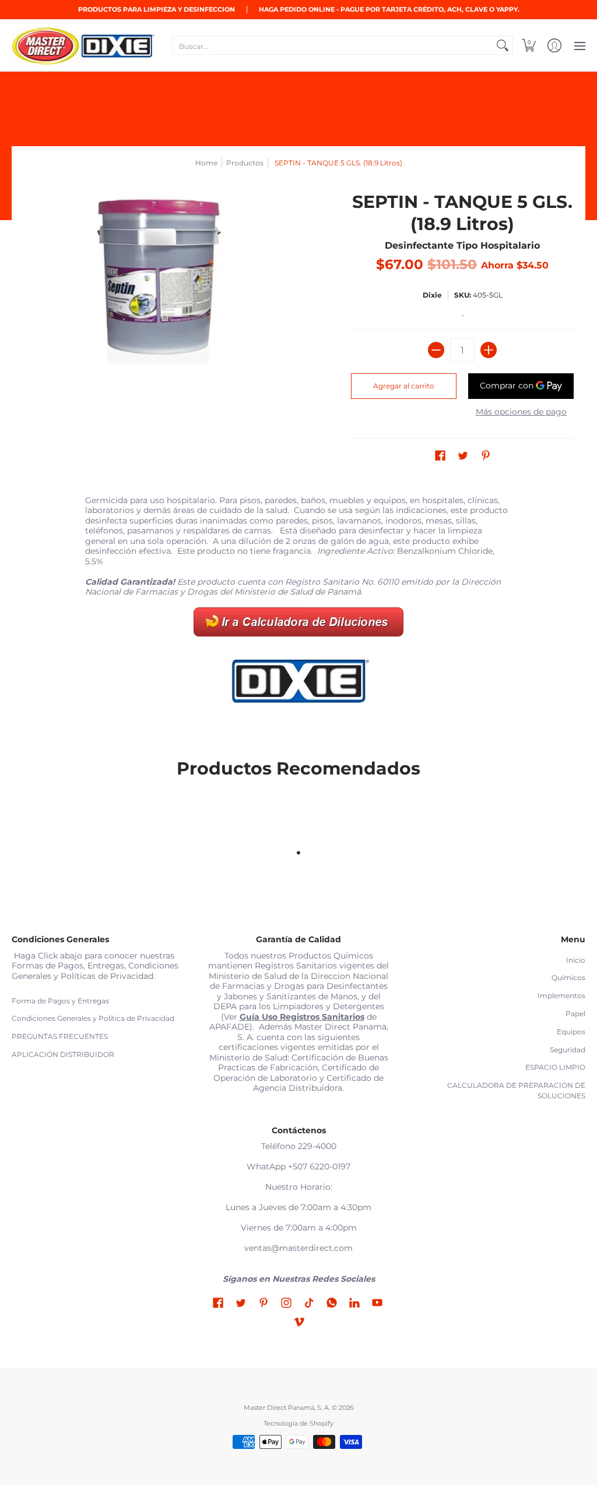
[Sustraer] (436, 350)
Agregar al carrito (403, 385)
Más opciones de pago (521, 412)
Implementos (561, 995)
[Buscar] (502, 45)
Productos (245, 162)
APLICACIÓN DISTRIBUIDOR (63, 1054)
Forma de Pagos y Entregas (60, 1000)
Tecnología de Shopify (298, 1423)
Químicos (568, 977)
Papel (575, 1013)
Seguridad (567, 1049)
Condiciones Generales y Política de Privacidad (93, 1018)
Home (206, 162)
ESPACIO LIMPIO (555, 1067)
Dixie (432, 295)
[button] (529, 45)
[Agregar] (488, 350)
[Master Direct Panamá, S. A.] (84, 45)
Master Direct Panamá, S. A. (287, 1408)
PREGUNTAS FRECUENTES (60, 1036)
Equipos (571, 1031)
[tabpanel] (298, 606)
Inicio (575, 960)
